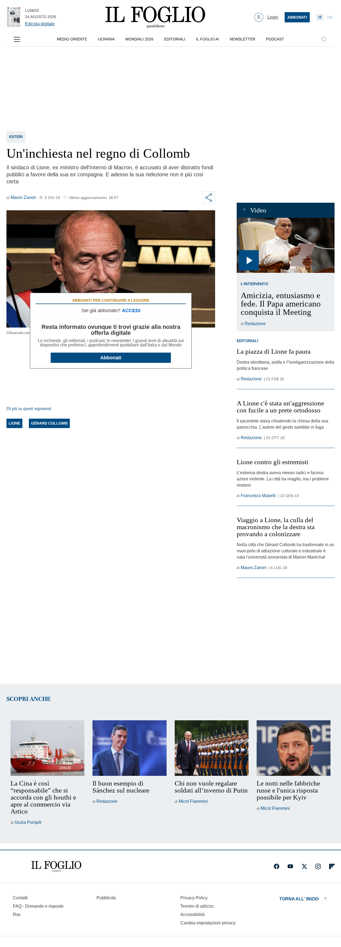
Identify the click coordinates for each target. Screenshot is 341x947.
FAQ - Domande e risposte (38, 906)
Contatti (20, 898)
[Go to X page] (304, 866)
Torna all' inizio (299, 899)
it (320, 17)
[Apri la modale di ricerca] (324, 39)
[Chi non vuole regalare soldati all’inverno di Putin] (212, 748)
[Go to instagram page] (318, 866)
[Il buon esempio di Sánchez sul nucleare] (129, 748)
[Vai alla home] (155, 17)
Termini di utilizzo (196, 906)
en (329, 17)
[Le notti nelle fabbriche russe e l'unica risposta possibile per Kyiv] (293, 748)
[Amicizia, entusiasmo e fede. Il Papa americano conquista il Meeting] (286, 245)
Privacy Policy (194, 898)
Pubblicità (106, 898)
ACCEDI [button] (131, 310)
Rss (16, 914)
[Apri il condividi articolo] (209, 197)
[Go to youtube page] (290, 866)
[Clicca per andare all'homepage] (56, 866)
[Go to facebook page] (276, 866)
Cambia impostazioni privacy (208, 923)
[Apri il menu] (17, 39)
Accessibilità (192, 914)
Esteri (16, 137)
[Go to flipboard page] (332, 866)
